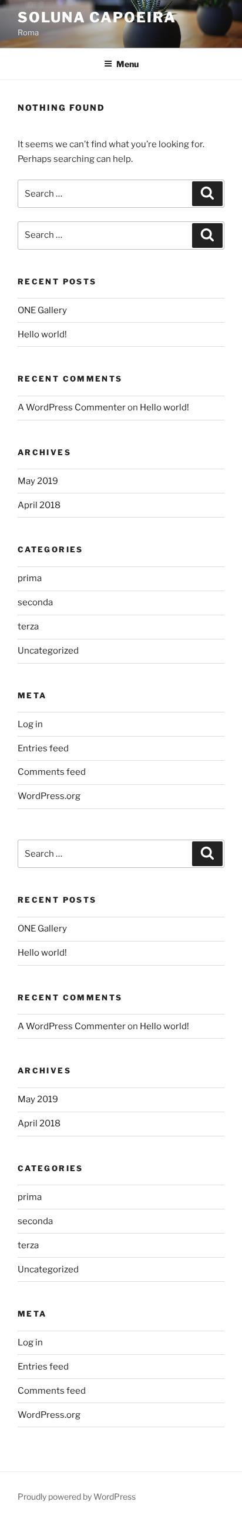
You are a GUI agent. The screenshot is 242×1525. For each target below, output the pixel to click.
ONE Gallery (42, 310)
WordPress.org (49, 796)
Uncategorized (48, 650)
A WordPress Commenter (72, 407)
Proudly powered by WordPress (77, 1496)
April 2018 (39, 505)
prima (30, 578)
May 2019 (38, 481)
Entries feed (43, 748)
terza (28, 626)
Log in (30, 724)
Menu (127, 64)
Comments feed (52, 772)
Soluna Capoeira (97, 17)
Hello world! (42, 334)
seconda (35, 602)
